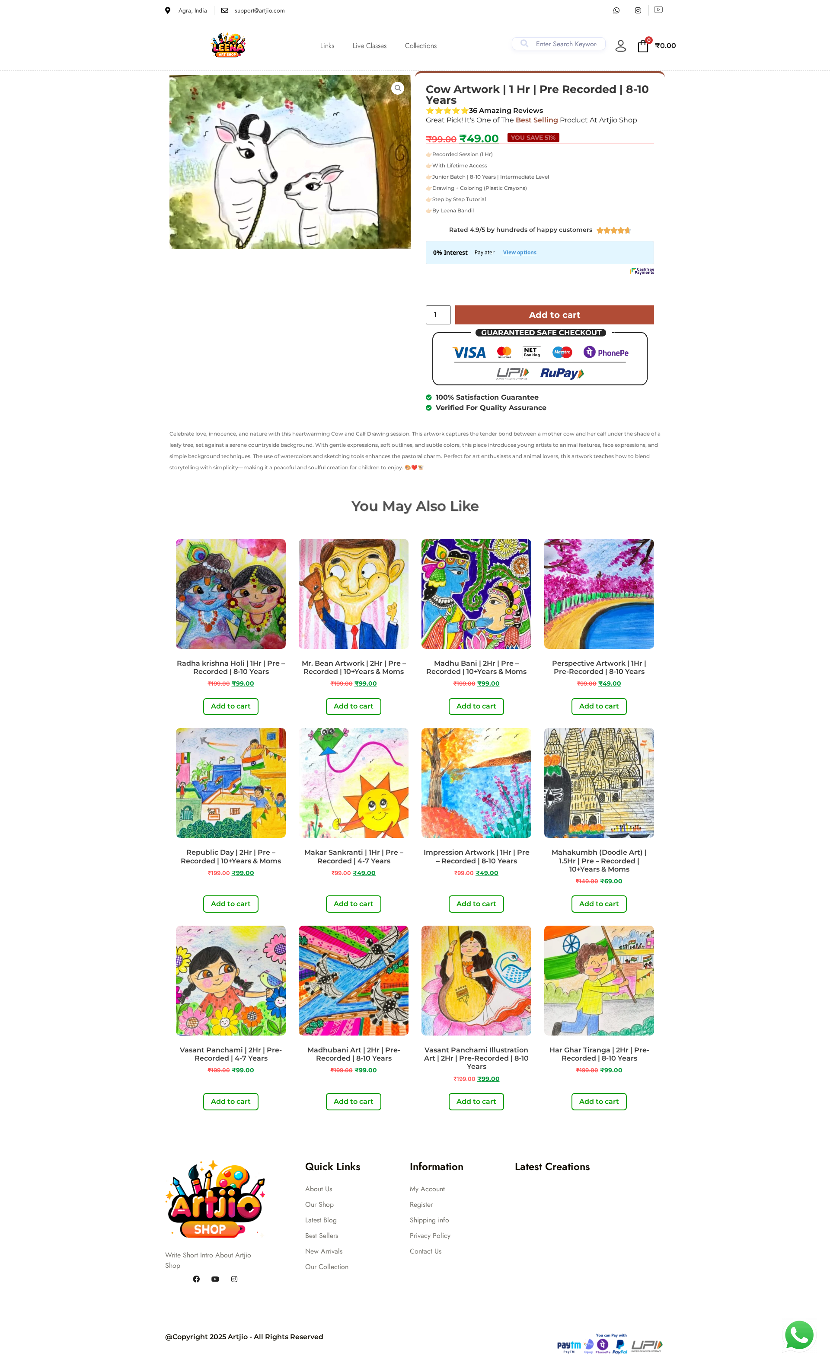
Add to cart (555, 315)
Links (327, 46)
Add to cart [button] (231, 706)
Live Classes (369, 46)
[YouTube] (215, 1279)
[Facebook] (196, 1279)
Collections (421, 46)
